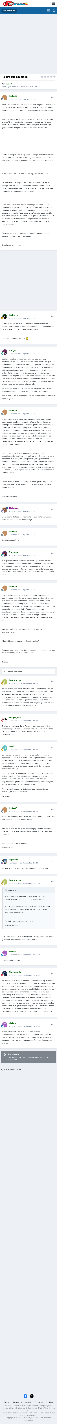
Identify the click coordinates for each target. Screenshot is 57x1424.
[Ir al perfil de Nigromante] (4, 973)
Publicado (22, 99)
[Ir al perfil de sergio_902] (4, 719)
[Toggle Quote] (6, 890)
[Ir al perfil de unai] (4, 748)
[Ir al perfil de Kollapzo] (4, 316)
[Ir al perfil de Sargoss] (4, 352)
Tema (7, 1402)
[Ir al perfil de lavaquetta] (4, 682)
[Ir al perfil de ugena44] (4, 861)
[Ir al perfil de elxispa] (4, 953)
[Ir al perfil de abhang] (4, 510)
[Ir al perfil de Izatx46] (4, 97)
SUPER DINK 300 (30, 86)
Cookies (49, 1402)
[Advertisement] (28, 44)
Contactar (39, 1402)
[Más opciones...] (52, 97)
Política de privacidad (22, 1402)
